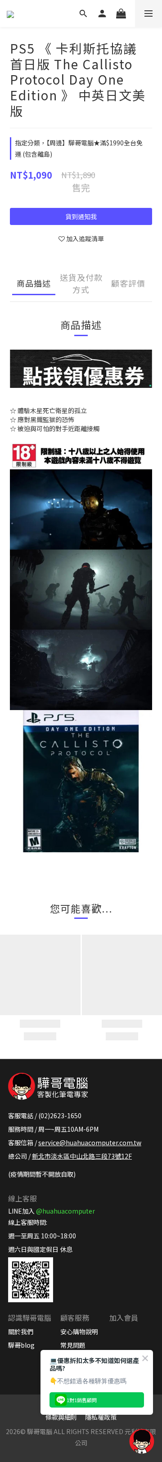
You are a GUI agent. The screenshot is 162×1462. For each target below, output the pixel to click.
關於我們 (20, 1331)
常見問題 (73, 1345)
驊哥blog (21, 1345)
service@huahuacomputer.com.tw (89, 1142)
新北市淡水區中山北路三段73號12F (82, 1156)
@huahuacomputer (65, 1210)
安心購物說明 (79, 1331)
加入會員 (123, 1317)
